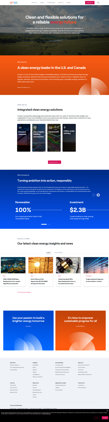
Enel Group (13, 408)
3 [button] (49, 224)
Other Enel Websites (16, 405)
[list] (54, 273)
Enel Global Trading (23, 408)
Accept (105, 417)
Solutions (34, 2)
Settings (97, 417)
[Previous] (2, 265)
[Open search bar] (97, 2)
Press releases (59, 252)
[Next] (106, 265)
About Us (60, 2)
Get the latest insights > (25, 292)
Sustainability (51, 2)
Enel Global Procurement (50, 408)
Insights (42, 2)
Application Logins (60, 383)
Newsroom (36, 383)
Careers (68, 2)
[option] (27, 210)
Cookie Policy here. (46, 413)
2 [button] (48, 224)
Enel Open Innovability (36, 408)
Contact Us (90, 2)
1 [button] (41, 224)
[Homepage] (13, 2)
